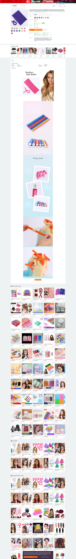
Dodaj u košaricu (38, 29)
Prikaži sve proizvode (13, 476)
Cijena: (30, 14)
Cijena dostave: (30, 25)
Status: (30, 21)
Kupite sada (31, 29)
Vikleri (45, 40)
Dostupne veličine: (31, 19)
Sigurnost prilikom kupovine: (31, 33)
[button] (11, 6)
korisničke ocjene (35, 12)
